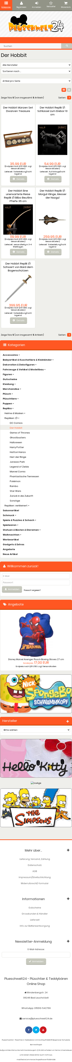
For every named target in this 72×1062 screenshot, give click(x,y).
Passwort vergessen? (32, 590)
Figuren (8, 374)
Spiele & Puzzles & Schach (19, 520)
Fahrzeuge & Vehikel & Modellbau (23, 369)
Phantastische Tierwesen (24, 476)
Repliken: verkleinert (16, 505)
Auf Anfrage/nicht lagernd (57, 172)
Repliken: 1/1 (11, 418)
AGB (35, 871)
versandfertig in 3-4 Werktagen (22, 245)
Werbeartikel (11, 539)
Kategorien (6, 7)
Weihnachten (11, 534)
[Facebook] (29, 1029)
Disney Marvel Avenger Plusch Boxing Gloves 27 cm (36, 659)
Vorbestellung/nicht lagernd (22, 172)
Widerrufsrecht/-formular (35, 883)
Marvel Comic (18, 471)
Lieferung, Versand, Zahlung (35, 859)
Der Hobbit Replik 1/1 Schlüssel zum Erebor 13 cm (52, 111)
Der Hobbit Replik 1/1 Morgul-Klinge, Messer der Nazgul (52, 194)
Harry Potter (17, 447)
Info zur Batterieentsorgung (35, 925)
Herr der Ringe (18, 457)
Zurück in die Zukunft (21, 496)
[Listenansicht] (69, 90)
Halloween (16, 442)
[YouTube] (43, 1029)
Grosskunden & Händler (35, 913)
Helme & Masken (14, 413)
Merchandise (11, 389)
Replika (7, 408)
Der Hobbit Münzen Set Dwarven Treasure (18, 109)
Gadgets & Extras (13, 544)
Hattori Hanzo (18, 452)
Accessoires (11, 355)
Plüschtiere (10, 398)
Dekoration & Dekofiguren (19, 364)
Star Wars (15, 491)
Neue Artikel (10, 554)
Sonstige (15, 500)
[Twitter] (36, 1029)
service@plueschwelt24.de (37, 1018)
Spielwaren (10, 525)
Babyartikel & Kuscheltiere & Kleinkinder (27, 359)
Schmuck (9, 515)
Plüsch (7, 393)
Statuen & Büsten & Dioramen (21, 530)
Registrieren (21, 7)
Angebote (9, 549)
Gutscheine (10, 379)
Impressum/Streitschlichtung (35, 877)
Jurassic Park (17, 461)
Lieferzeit (34, 919)
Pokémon (15, 481)
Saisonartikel (11, 510)
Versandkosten (18, 168)
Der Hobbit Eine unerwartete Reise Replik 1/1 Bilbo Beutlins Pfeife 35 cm (18, 196)
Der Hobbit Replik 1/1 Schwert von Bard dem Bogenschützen (18, 267)
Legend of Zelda (19, 466)
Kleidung (8, 384)
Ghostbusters (18, 437)
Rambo (14, 486)
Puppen (8, 403)
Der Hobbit (16, 427)
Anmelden (36, 7)
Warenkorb (66, 7)
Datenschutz (35, 865)
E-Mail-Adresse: (36, 949)
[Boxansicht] (64, 90)
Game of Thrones (20, 432)
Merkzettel (51, 6)
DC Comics (16, 423)
